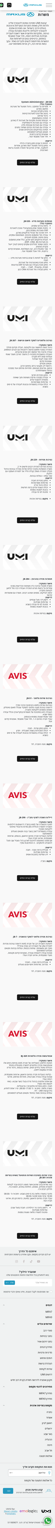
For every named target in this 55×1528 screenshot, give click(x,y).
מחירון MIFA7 (45, 1393)
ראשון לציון (47, 1423)
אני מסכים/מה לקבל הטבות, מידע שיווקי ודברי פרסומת (26, 1292)
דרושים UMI (46, 1374)
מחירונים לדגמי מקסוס (40, 1386)
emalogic (11, 1513)
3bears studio (10, 1511)
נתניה (49, 1412)
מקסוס (50, 11)
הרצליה (48, 1439)
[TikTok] (31, 1261)
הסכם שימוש (46, 1358)
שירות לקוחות (45, 1369)
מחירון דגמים (46, 1347)
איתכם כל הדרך (28, 1251)
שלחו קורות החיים (27, 162)
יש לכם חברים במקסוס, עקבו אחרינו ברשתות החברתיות (28, 1254)
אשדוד (49, 1417)
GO (8, 1490)
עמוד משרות (42, 11)
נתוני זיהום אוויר (44, 1341)
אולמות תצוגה (45, 1456)
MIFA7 (48, 1311)
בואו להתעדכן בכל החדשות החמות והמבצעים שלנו (27, 1275)
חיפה (49, 1445)
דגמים (49, 1305)
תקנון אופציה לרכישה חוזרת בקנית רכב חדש (31, 1380)
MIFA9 (48, 1317)
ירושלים (48, 1428)
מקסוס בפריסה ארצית (41, 1405)
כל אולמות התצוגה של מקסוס (38, 1480)
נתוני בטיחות (46, 1336)
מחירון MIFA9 (45, 1398)
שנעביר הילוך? (27, 1271)
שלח (11, 1282)
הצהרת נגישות (45, 1363)
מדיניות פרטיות (45, 1352)
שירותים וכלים (44, 1323)
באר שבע (48, 1434)
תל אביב (48, 1450)
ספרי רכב (47, 1330)
